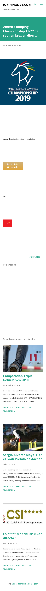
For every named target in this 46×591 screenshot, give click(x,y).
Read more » (9, 411)
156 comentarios (24, 486)
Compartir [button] (34, 257)
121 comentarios (24, 565)
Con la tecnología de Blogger (24, 584)
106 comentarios (24, 407)
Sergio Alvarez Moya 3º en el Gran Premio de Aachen (23, 457)
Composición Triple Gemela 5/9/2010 (18, 378)
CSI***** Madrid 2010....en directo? (23, 536)
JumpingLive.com (17, 4)
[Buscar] (35, 4)
